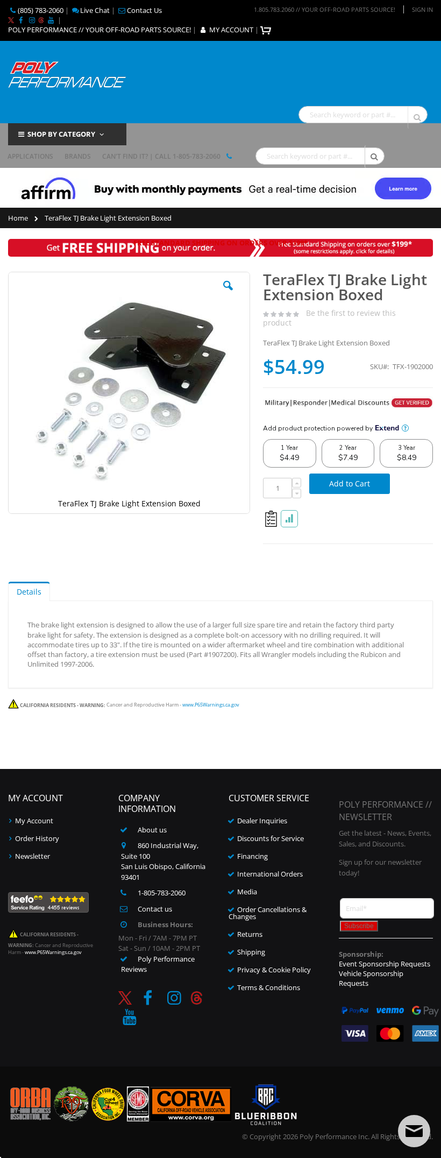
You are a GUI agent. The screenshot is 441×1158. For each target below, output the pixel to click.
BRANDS (78, 156)
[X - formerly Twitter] (11, 20)
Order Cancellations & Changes (268, 913)
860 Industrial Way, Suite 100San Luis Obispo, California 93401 (163, 861)
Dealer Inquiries (262, 820)
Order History (37, 838)
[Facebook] (20, 20)
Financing (252, 856)
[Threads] (41, 20)
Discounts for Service (270, 838)
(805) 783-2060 (40, 10)
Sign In (422, 9)
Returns (249, 934)
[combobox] (363, 114)
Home (18, 218)
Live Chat (95, 10)
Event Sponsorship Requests (384, 964)
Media (247, 891)
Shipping (251, 952)
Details (29, 592)
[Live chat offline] (414, 1131)
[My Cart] (267, 29)
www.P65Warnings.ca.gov (210, 705)
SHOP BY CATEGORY (61, 134)
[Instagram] (32, 20)
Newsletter (32, 856)
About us (152, 830)
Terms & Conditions (268, 987)
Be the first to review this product (329, 317)
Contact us (155, 909)
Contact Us (144, 10)
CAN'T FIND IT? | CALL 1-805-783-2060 (161, 156)
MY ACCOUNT (231, 29)
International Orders (270, 874)
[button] (228, 293)
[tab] (29, 591)
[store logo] (67, 73)
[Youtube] (50, 20)
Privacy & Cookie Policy (274, 970)
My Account (34, 820)
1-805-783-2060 (162, 893)
